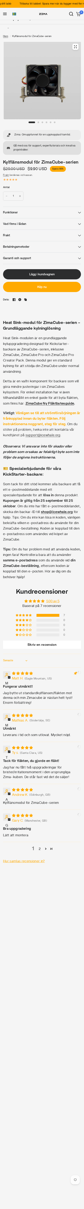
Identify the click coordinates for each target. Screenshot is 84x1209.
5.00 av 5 (53, 601)
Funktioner (10, 212)
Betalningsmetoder (16, 246)
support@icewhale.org (42, 435)
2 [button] (40, 849)
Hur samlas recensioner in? (24, 861)
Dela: (6, 299)
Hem (5, 36)
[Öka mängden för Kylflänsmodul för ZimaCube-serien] (20, 196)
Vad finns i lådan (14, 223)
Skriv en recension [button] (42, 644)
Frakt (6, 175)
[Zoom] (75, 47)
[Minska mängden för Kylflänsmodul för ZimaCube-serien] (6, 196)
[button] (14, 14)
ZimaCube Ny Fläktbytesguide (49, 403)
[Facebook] (14, 299)
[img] (22, 673)
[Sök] (71, 14)
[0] (78, 14)
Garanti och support (17, 258)
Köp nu (42, 287)
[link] (42, 135)
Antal (6, 187)
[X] (19, 299)
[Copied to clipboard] (25, 299)
